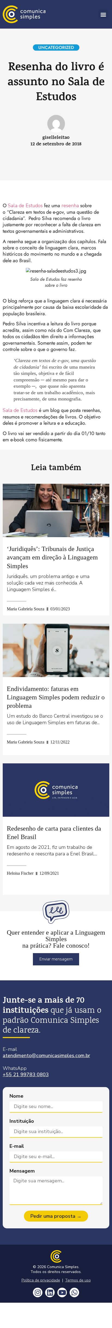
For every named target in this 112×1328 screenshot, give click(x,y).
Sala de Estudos (25, 205)
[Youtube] (62, 1292)
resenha (70, 205)
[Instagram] (37, 1292)
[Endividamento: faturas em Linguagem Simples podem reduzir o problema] (56, 650)
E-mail (17, 1146)
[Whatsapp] (74, 1292)
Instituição (22, 1121)
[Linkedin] (50, 1292)
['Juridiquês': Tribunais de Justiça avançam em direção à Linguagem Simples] (56, 510)
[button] (103, 14)
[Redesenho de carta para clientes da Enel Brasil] (56, 790)
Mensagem (22, 1171)
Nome (16, 1096)
